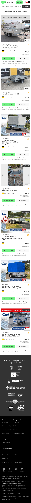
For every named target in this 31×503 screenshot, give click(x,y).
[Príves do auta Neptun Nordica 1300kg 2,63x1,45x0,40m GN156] (15, 31)
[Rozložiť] (15, 65)
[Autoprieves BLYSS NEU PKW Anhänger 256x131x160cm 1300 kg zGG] (15, 271)
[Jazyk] (27, 2)
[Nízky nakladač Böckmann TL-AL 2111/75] (15, 175)
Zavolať (23, 58)
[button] (29, 2)
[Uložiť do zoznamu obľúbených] (28, 44)
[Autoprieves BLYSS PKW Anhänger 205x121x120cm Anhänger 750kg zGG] (15, 125)
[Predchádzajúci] (2, 31)
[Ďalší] (28, 31)
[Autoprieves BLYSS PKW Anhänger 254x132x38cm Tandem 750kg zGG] (15, 222)
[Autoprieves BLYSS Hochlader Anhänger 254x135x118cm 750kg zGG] (15, 319)
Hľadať (26, 6)
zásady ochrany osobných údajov (12, 498)
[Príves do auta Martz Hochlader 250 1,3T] (15, 79)
